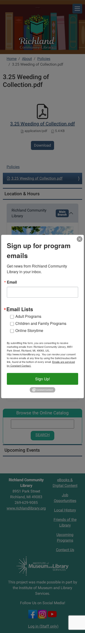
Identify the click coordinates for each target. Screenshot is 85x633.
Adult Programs (28, 316)
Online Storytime (29, 330)
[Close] (79, 239)
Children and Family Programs (40, 323)
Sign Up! (42, 379)
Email (12, 282)
